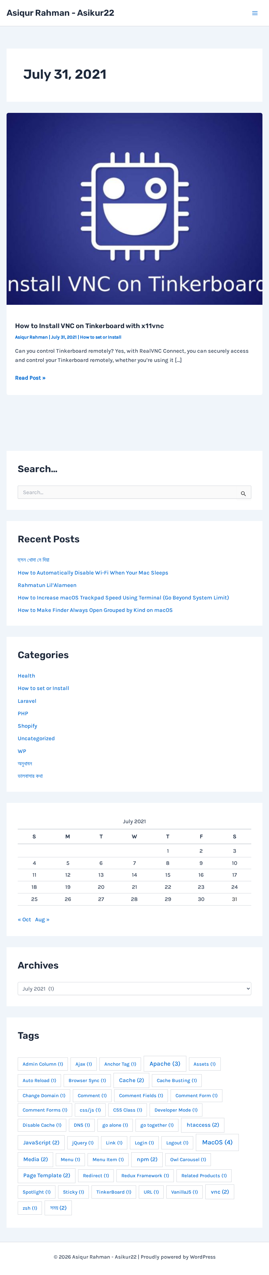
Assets (205, 1064)
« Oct (24, 919)
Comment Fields (141, 1095)
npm (147, 1159)
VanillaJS (184, 1192)
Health (26, 675)
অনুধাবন (25, 763)
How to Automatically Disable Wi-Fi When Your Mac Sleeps (93, 572)
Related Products (204, 1176)
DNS (82, 1125)
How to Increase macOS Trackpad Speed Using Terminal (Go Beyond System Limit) (123, 597)
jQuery (83, 1143)
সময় (58, 1207)
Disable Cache (42, 1125)
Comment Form (197, 1095)
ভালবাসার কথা (30, 776)
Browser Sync (87, 1080)
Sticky (73, 1192)
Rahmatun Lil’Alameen (47, 585)
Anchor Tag (120, 1064)
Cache (131, 1080)
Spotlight (37, 1192)
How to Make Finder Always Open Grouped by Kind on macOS (95, 610)
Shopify (27, 725)
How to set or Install (100, 337)
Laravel (27, 701)
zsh (30, 1208)
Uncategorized (36, 738)
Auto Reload (39, 1080)
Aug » (42, 919)
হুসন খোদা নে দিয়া (33, 559)
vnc (220, 1191)
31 (234, 899)
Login (144, 1143)
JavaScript (41, 1142)
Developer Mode (176, 1110)
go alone (115, 1125)
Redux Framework (145, 1176)
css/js (90, 1110)
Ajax (83, 1064)
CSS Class (127, 1110)
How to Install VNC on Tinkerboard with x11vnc (89, 326)
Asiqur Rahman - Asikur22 (60, 13)
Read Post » (30, 378)
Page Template (46, 1175)
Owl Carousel (188, 1159)
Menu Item (108, 1159)
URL (151, 1192)
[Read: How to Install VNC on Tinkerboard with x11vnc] (134, 208)
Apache (165, 1063)
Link (114, 1143)
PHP (23, 713)
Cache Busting (177, 1080)
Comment (92, 1095)
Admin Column (43, 1064)
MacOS (217, 1142)
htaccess (203, 1124)
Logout (177, 1143)
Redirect (96, 1176)
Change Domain (44, 1095)
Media (35, 1159)
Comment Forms (45, 1110)
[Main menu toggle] (255, 13)
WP (22, 751)
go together (157, 1125)
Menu (70, 1159)
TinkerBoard (114, 1192)
